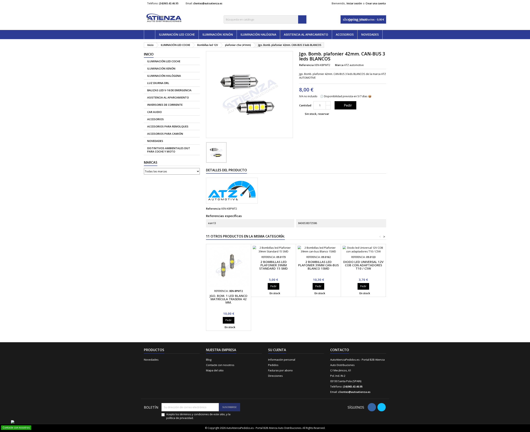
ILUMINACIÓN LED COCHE (177, 34)
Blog (208, 359)
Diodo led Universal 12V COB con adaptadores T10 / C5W (363, 265)
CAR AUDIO (154, 112)
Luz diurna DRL (158, 83)
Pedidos (273, 365)
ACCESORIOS (345, 34)
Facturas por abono (280, 370)
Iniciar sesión (354, 3)
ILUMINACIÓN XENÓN (217, 34)
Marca (339, 65)
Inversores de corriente (165, 105)
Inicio (149, 54)
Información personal (281, 359)
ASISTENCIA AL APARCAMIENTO (306, 34)
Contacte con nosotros (220, 365)
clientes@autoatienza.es (207, 3)
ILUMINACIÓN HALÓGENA (258, 34)
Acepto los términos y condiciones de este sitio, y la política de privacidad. (198, 416)
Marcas (150, 162)
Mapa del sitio (215, 370)
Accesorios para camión (165, 134)
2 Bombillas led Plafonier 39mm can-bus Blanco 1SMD (318, 265)
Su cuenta (277, 350)
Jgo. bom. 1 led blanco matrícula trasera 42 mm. (228, 299)
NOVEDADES (370, 34)
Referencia (306, 65)
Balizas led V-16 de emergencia (169, 90)
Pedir (345, 105)
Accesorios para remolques (167, 126)
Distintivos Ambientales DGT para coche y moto (168, 149)
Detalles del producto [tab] (226, 170)
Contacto (339, 350)
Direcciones (275, 376)
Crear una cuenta (376, 3)
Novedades (151, 359)
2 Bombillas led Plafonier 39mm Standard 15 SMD (273, 265)
